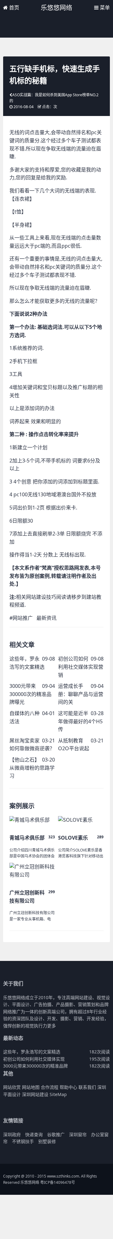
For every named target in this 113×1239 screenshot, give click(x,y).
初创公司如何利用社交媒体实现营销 (80, 666)
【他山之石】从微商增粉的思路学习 (32, 767)
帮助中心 (68, 1087)
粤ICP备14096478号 (57, 1182)
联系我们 (87, 1087)
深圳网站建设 (35, 1094)
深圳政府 (12, 1134)
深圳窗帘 (78, 1134)
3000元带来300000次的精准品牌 (35, 1066)
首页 (13, 7)
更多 (51, 1026)
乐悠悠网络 (56, 7)
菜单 (104, 7)
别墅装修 (47, 1141)
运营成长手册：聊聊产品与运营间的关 (80, 694)
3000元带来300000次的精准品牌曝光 (30, 694)
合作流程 (49, 1087)
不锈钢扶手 (23, 1141)
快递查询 (34, 1134)
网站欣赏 (12, 1087)
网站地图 (31, 1087)
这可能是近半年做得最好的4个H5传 (80, 721)
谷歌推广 (56, 1134)
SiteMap (58, 1094)
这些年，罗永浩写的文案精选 (31, 1052)
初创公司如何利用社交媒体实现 (34, 1059)
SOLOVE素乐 (73, 837)
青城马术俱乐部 (27, 837)
